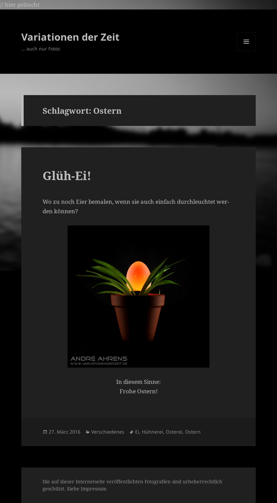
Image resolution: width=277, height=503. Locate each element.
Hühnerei (152, 432)
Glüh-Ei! (67, 175)
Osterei (174, 432)
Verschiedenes (107, 432)
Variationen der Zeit (70, 36)
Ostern (193, 432)
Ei (137, 432)
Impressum (93, 488)
